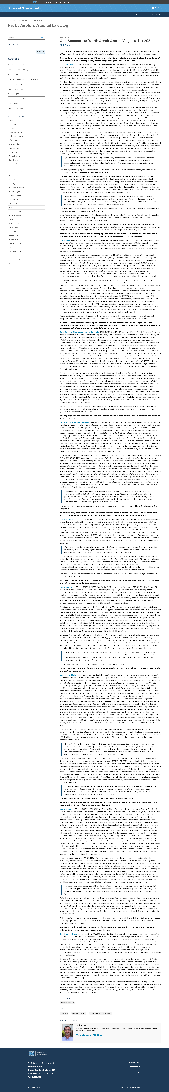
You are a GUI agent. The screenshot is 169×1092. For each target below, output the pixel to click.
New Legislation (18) (15, 89)
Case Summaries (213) (16, 65)
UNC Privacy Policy (135, 1087)
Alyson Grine (13, 180)
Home (12, 20)
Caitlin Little (13, 200)
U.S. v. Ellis (65, 240)
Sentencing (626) (14, 104)
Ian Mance (13, 204)
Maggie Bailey (14, 120)
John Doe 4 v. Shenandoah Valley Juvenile (79, 332)
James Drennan (15, 156)
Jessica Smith (14, 239)
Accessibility (122, 1087)
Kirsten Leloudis (15, 196)
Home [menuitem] (138, 14)
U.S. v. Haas (65, 809)
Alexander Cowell (15, 132)
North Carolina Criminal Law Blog (38, 25)
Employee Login (135, 1066)
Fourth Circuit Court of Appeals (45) (101, 1013)
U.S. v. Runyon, (67, 65)
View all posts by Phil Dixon (89, 1035)
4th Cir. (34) (64, 1013)
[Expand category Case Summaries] (43, 65)
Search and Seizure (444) (17, 99)
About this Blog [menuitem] (152, 14)
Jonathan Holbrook (16, 188)
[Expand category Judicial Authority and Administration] (43, 79)
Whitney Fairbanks (16, 164)
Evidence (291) (13, 74)
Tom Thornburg (15, 251)
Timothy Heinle (14, 184)
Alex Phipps (13, 219)
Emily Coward (14, 128)
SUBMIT (40, 52)
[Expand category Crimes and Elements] (43, 69)
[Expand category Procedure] (43, 94)
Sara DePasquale (15, 148)
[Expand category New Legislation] (43, 89)
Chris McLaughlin (15, 211)
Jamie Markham (15, 207)
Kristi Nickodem (15, 215)
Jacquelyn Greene (15, 176)
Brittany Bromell (15, 124)
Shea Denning (14, 144)
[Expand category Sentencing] (43, 103)
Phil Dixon (65, 45)
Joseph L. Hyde (14, 192)
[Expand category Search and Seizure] (43, 99)
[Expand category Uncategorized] (43, 108)
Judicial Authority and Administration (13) (23, 79)
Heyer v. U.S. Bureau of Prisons (74, 422)
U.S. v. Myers (66, 587)
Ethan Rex (13, 231)
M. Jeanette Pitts (15, 223)
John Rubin (13, 235)
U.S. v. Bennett (67, 519)
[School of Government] (38, 1053)
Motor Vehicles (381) (15, 84)
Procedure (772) (13, 94)
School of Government (23, 8)
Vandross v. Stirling (69, 675)
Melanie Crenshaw (16, 136)
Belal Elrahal (13, 160)
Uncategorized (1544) (67, 1002)
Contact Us (136, 1069)
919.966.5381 (36, 1077)
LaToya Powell (14, 227)
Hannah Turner (14, 255)
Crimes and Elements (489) (18, 70)
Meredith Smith (15, 243)
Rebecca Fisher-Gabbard (18, 172)
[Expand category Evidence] (43, 74)
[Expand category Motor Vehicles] (43, 84)
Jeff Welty (12, 263)
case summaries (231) (78, 1013)
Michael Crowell (15, 140)
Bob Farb (12, 168)
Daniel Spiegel (14, 247)
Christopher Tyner (15, 259)
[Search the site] (41, 38)
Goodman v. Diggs (68, 934)
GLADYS (137, 1072)
